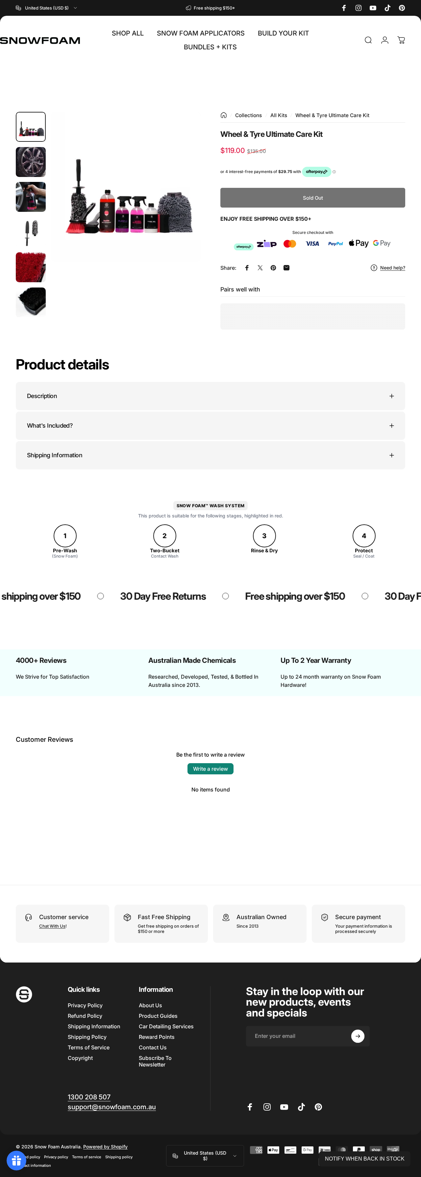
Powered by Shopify (105, 1146)
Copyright (80, 1058)
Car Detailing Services (166, 1026)
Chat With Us (52, 926)
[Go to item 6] (31, 302)
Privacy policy (56, 1157)
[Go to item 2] (31, 162)
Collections (248, 115)
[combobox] (47, 8)
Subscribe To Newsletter (155, 1061)
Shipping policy (119, 1157)
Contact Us (153, 1047)
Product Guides (158, 1016)
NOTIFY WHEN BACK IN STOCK (365, 1159)
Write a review (210, 768)
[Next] (183, 197)
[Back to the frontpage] (223, 115)
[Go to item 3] (31, 197)
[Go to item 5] (31, 267)
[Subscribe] (357, 1036)
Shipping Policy (87, 1037)
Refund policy (28, 1157)
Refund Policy (85, 1016)
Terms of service (86, 1157)
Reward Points (157, 1037)
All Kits (278, 115)
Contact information (33, 1165)
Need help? (392, 267)
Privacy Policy (85, 1005)
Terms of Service (89, 1047)
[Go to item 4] (31, 232)
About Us (150, 1005)
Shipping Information (94, 1026)
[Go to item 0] (31, 127)
